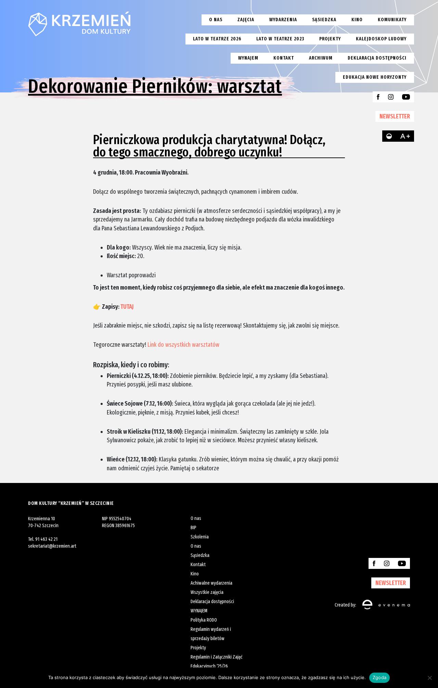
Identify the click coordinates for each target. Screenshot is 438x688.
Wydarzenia (283, 20)
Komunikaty (392, 20)
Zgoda (379, 677)
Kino (357, 20)
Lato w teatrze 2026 (217, 39)
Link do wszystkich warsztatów (182, 344)
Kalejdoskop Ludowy (381, 39)
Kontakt (283, 58)
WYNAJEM (199, 611)
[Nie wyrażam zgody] (429, 677)
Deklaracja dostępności (377, 58)
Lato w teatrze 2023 (280, 39)
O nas (215, 20)
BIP (193, 528)
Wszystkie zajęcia (207, 592)
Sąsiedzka (324, 20)
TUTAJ (127, 306)
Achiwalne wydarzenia (211, 583)
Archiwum (321, 58)
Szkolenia (200, 537)
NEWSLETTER (394, 116)
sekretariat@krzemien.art (52, 546)
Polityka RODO (204, 620)
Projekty (330, 39)
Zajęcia (245, 20)
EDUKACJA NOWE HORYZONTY (375, 77)
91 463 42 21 (46, 539)
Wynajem (248, 58)
